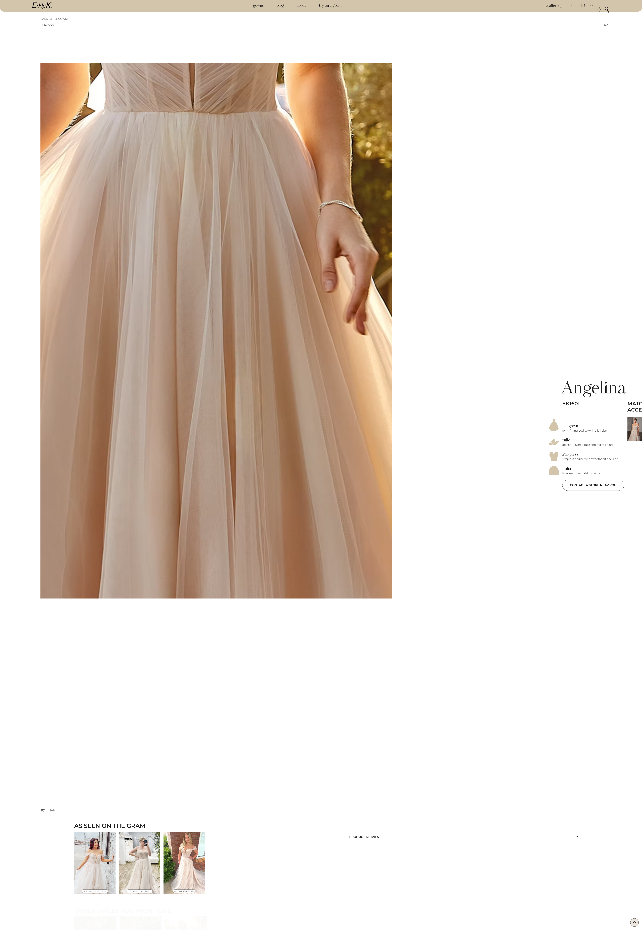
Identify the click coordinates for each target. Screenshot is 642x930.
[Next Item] (540, 434)
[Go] (634, 922)
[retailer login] (572, 6)
